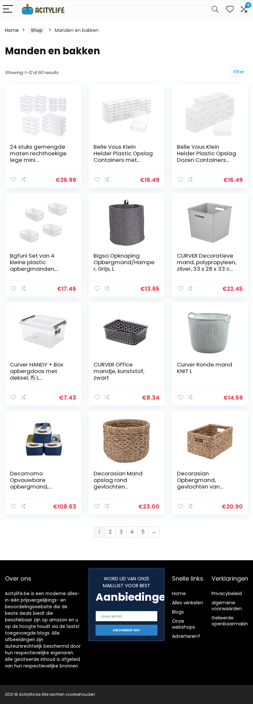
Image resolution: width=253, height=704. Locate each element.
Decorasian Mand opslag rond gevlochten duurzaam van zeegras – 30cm (118, 486)
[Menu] (8, 9)
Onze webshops (183, 624)
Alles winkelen (187, 602)
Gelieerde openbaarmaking (231, 621)
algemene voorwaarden (226, 605)
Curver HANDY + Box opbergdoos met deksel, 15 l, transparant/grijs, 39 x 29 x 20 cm (38, 378)
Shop (36, 30)
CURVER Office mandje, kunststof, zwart (119, 371)
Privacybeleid (226, 593)
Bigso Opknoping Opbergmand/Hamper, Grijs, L (124, 262)
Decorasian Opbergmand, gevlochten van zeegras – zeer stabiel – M (198, 486)
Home (12, 30)
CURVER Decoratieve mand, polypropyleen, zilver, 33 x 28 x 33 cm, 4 (206, 265)
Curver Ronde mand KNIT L (204, 368)
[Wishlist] (230, 9)
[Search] (215, 9)
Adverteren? (186, 636)
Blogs (178, 612)
